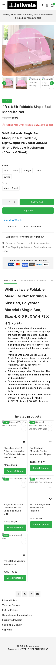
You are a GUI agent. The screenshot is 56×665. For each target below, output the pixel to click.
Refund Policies (10, 610)
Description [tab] (10, 280)
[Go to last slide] (4, 83)
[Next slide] (52, 83)
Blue (15, 170)
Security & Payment (12, 620)
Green (39, 170)
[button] (8, 83)
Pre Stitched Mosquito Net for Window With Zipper (40, 451)
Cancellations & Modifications (17, 615)
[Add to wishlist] (24, 424)
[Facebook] (18, 594)
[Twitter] (24, 594)
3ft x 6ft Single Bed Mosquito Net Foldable (40, 507)
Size (4, 183)
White (7, 177)
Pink (6, 170)
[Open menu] (3, 5)
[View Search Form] (40, 5)
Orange (27, 170)
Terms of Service (11, 605)
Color (5, 165)
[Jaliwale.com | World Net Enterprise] (22, 5)
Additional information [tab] (33, 280)
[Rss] (31, 594)
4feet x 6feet (11, 188)
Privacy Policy (9, 600)
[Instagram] (37, 594)
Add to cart (37, 202)
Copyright (7, 629)
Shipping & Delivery (12, 625)
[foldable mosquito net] (28, 50)
